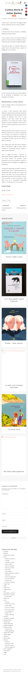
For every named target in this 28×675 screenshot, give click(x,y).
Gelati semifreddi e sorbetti (12, 573)
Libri (14, 15)
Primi (5, 600)
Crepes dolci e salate (9, 555)
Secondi (6, 639)
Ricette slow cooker (8, 632)
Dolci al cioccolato (9, 566)
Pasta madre (8, 596)
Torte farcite (8, 580)
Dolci (5, 557)
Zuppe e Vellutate (9, 614)
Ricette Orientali (8, 627)
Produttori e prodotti (9, 618)
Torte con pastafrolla (10, 576)
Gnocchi (7, 602)
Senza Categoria (8, 648)
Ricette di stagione (8, 625)
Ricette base (7, 621)
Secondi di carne (9, 643)
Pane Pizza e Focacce (9, 594)
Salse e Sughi (7, 638)
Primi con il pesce (9, 607)
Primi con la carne (9, 609)
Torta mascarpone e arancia (7, 208)
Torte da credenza (9, 578)
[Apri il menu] (24, 3)
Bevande (6, 553)
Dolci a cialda (8, 564)
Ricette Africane (8, 620)
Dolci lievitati (8, 571)
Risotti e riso (8, 612)
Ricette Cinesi (8, 629)
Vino (5, 654)
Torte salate (6, 650)
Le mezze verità (14, 429)
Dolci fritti (7, 569)
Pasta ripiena (8, 605)
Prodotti (6, 616)
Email (4, 520)
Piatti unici (6, 598)
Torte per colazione (10, 582)
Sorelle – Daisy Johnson (14, 343)
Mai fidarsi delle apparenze (14, 471)
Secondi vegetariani (10, 647)
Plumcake (7, 575)
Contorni (7, 641)
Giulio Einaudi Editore (7, 194)
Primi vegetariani (9, 611)
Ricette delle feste (8, 623)
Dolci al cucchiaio (9, 567)
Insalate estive (7, 589)
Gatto (5, 585)
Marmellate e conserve (9, 593)
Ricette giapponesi (9, 630)
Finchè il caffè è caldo (14, 257)
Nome (4, 513)
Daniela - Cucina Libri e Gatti (10, 18)
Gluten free (6, 587)
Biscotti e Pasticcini (10, 558)
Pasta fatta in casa (10, 603)
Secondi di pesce (9, 645)
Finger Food (7, 584)
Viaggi (5, 652)
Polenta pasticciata (21, 207)
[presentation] (14, 238)
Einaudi (4, 200)
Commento (5, 494)
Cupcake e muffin (9, 562)
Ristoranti (6, 636)
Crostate (7, 560)
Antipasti (6, 551)
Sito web (4, 526)
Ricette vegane (7, 634)
